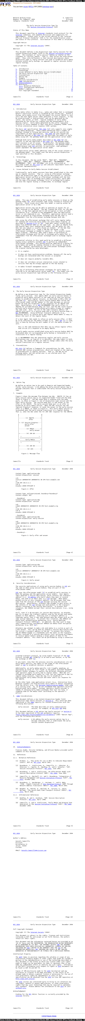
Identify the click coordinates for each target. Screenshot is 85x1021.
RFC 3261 (43, 129)
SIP (25, 129)
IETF (20, 957)
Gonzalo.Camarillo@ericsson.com (33, 850)
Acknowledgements (25, 83)
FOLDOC (58, 1)
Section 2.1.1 (31, 223)
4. (16, 73)
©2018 (44, 1016)
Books (43, 1)
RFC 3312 (19, 348)
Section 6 (67, 711)
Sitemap (79, 1)
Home (2, 1)
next (51, 7)
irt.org (25, 7)
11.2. (21, 87)
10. (17, 83)
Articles (8, 1)
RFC (30, 994)
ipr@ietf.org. (21, 988)
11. (17, 84)
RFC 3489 (53, 785)
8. (16, 80)
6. (16, 76)
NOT (39, 305)
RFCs (65, 1)
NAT (31, 657)
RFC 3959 (16, 104)
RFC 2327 (55, 708)
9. (16, 81)
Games (24, 1)
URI (44, 242)
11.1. (21, 86)
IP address (32, 597)
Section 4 (49, 700)
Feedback (71, 1)
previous (46, 7)
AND (58, 944)
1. (16, 69)
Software (30, 1)
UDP (68, 656)
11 (72, 90)
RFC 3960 (49, 133)
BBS (48, 1)
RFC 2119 (36, 164)
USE (59, 948)
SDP (61, 320)
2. (16, 70)
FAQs (14, 1)
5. (16, 75)
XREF (18, 1)
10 (72, 89)
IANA (20, 81)
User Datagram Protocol (52, 784)
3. (16, 72)
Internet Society (37, 45)
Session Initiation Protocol (42, 27)
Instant (37, 1)
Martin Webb (51, 1016)
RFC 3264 (53, 773)
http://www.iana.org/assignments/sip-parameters (35, 714)
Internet (41, 33)
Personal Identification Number (51, 685)
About (52, 1)
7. (16, 78)
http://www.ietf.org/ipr (25, 979)
